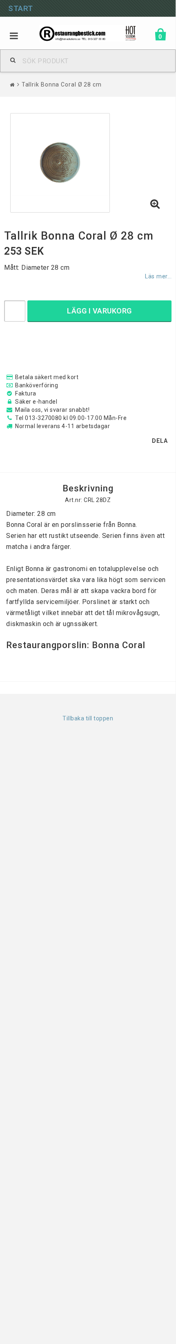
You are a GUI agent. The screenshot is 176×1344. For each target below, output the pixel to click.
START (20, 8)
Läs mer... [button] (158, 276)
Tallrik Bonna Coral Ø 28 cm (62, 84)
